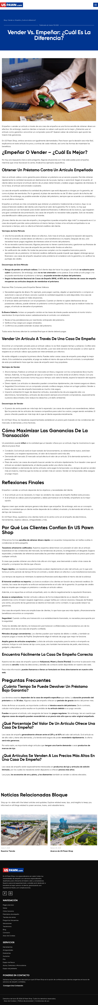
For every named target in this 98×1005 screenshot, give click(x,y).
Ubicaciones (7, 923)
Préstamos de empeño (11, 914)
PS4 (4, 959)
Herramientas (7, 947)
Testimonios (7, 926)
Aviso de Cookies (9, 936)
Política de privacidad (25, 1001)
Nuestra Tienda (8, 851)
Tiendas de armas (9, 917)
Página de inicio (8, 905)
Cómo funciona (8, 911)
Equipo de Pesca (9, 962)
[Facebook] (5, 893)
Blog (5, 20)
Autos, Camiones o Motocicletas (14, 965)
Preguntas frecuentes (11, 920)
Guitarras (6, 956)
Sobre (5, 908)
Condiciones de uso (42, 1001)
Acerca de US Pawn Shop (61, 851)
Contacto (6, 933)
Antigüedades (8, 950)
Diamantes (7, 953)
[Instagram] (10, 893)
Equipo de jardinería (10, 968)
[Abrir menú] (95, 5)
